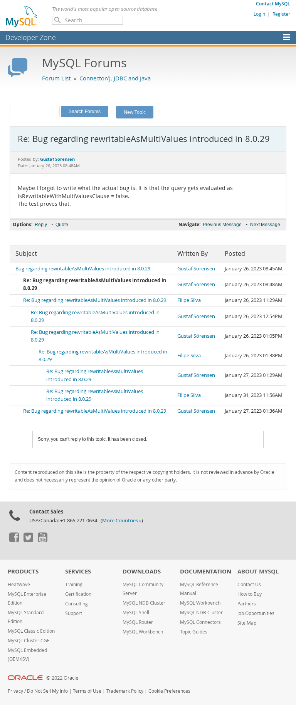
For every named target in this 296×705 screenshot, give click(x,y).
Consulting (76, 604)
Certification (78, 594)
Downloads (142, 571)
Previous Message (222, 224)
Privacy (15, 691)
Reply (41, 224)
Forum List (56, 78)
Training (73, 584)
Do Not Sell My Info (47, 691)
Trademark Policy (124, 691)
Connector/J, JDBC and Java (115, 78)
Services (78, 571)
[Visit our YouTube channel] (42, 540)
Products (23, 571)
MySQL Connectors (200, 622)
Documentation (205, 571)
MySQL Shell (136, 612)
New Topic (135, 112)
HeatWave (19, 584)
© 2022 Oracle (62, 678)
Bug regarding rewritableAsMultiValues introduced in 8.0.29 (82, 268)
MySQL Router (138, 622)
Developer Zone (30, 37)
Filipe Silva (189, 300)
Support (73, 613)
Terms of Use (87, 691)
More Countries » (121, 520)
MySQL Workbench (143, 632)
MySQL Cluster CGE (29, 640)
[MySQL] (22, 16)
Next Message (265, 224)
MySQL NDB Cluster (144, 603)
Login (259, 14)
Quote (62, 224)
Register (281, 14)
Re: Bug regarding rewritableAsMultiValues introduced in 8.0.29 (94, 300)
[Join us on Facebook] (14, 540)
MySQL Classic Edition (31, 631)
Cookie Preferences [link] (169, 691)
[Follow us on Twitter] (28, 540)
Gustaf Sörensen (196, 268)
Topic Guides (193, 632)
